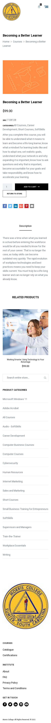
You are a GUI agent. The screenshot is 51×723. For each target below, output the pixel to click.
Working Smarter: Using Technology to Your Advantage (25, 360)
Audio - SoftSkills (12, 426)
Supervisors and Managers (17, 527)
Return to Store (14, 194)
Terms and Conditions (15, 688)
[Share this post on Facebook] (5, 206)
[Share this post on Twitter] (10, 206)
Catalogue (8, 649)
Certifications (10, 655)
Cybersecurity (10, 463)
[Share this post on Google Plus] (21, 206)
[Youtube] (26, 704)
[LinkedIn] (16, 704)
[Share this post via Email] (32, 206)
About (6, 671)
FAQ (5, 677)
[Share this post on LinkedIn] (16, 206)
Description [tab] (25, 226)
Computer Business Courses (18, 444)
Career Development (14, 435)
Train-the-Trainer (12, 536)
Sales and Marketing (13, 490)
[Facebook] (5, 704)
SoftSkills (40, 129)
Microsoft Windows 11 (15, 399)
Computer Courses (13, 454)
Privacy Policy (10, 682)
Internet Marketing (13, 481)
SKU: (5, 120)
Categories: (8, 126)
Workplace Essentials (14, 545)
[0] (39, 7)
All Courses (20, 125)
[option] (25, 342)
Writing (6, 554)
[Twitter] (10, 704)
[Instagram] (21, 704)
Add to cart (30, 187)
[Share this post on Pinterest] (26, 206)
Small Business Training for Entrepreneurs (25, 509)
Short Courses (26, 129)
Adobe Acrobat (11, 408)
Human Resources (13, 472)
